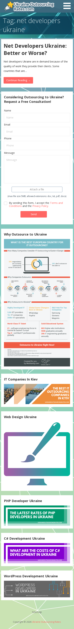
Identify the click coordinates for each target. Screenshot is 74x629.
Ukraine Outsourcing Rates (46, 621)
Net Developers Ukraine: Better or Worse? (35, 49)
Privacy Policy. (40, 206)
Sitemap (37, 612)
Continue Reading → (18, 80)
